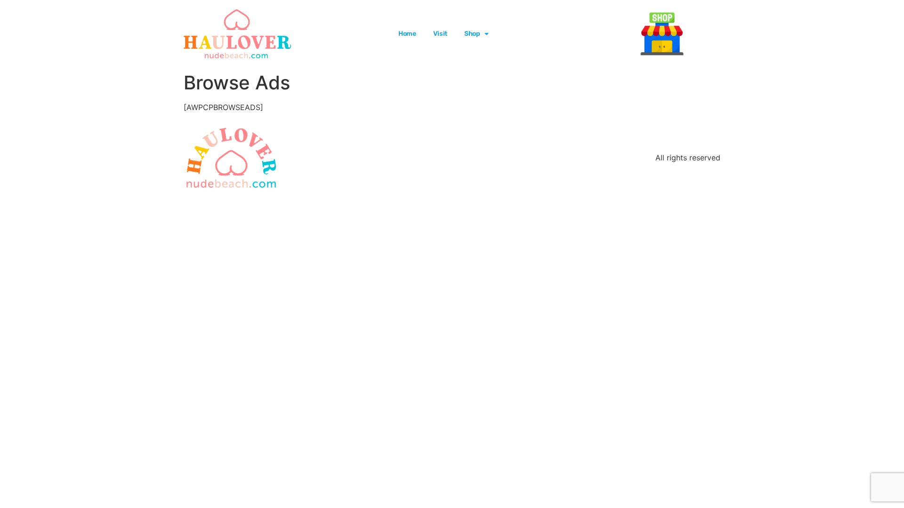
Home (407, 34)
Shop (472, 34)
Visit (440, 34)
